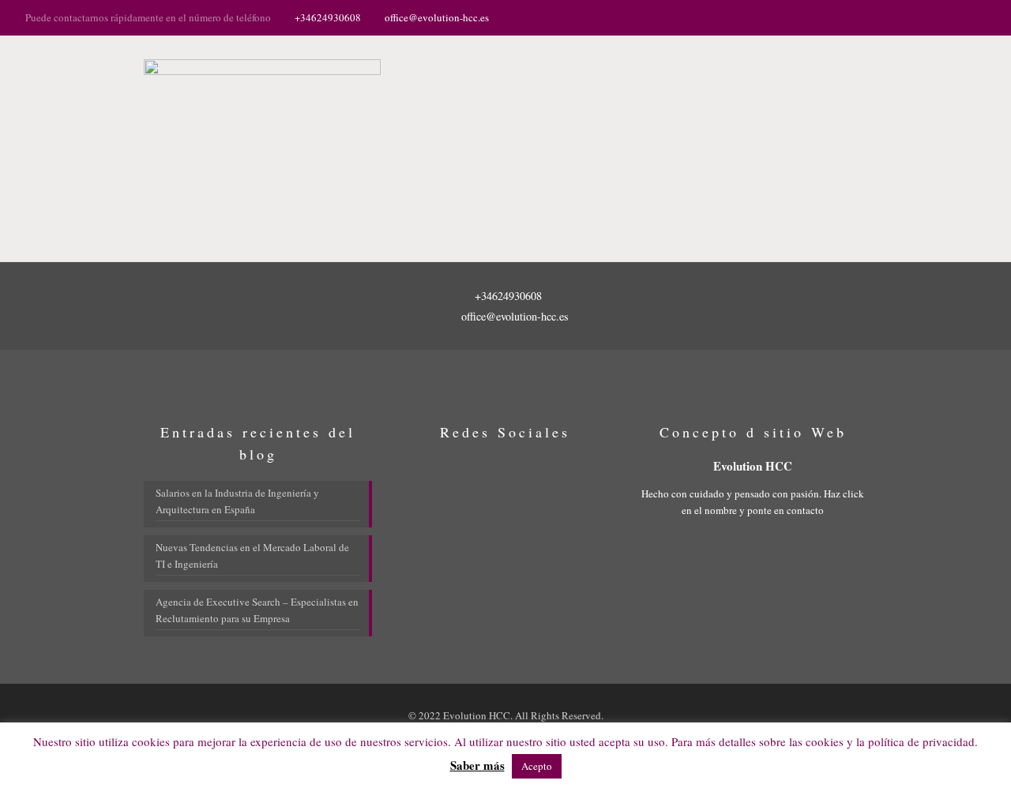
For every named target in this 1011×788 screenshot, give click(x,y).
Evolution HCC (752, 466)
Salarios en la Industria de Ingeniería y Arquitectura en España (237, 501)
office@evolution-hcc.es (437, 17)
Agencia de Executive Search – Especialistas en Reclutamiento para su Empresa (257, 610)
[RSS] (977, 16)
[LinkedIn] (956, 16)
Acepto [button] (536, 766)
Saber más (477, 765)
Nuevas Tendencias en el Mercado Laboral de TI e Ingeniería (252, 555)
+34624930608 (328, 17)
